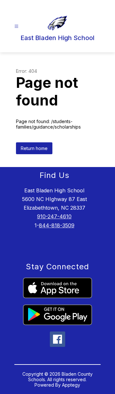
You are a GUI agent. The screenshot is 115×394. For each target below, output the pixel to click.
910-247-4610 (54, 216)
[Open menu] (16, 26)
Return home (34, 148)
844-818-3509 (56, 225)
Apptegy (71, 385)
